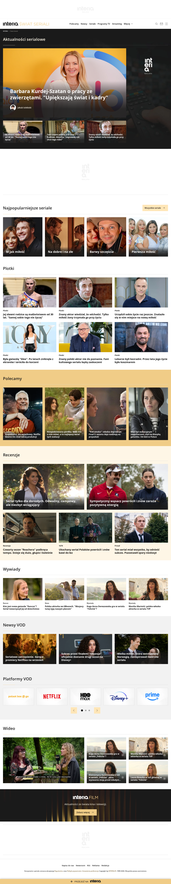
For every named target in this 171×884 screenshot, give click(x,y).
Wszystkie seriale (153, 208)
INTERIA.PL (113, 871)
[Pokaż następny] (97, 710)
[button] (128, 24)
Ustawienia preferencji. (90, 871)
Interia (5, 31)
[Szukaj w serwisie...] (156, 24)
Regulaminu (58, 871)
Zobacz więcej (83, 812)
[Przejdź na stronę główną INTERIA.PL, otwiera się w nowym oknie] (10, 24)
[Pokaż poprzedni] (74, 710)
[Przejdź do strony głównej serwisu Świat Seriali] (34, 24)
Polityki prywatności (74, 871)
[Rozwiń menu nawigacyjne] (166, 24)
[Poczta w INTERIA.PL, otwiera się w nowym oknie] (161, 24)
